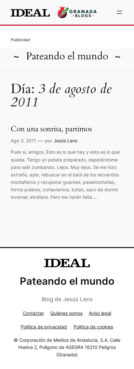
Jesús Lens (65, 140)
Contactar (33, 313)
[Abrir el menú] (119, 12)
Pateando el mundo (67, 56)
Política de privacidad (44, 326)
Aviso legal (100, 313)
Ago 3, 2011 (23, 140)
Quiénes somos (66, 313)
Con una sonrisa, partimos (51, 129)
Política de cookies (93, 326)
